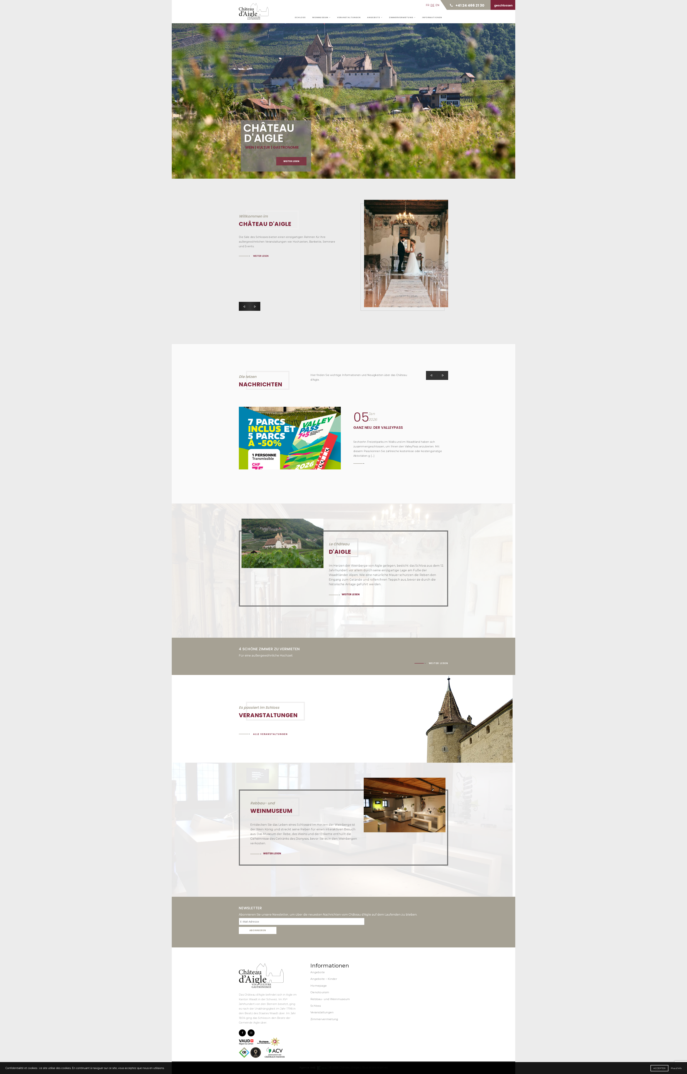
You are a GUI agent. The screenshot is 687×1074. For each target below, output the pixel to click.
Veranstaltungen (348, 17)
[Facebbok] (242, 1032)
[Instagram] (251, 1032)
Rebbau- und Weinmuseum (330, 999)
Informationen (432, 17)
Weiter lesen (262, 90)
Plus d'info (676, 1068)
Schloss (300, 17)
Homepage (318, 985)
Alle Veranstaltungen (270, 734)
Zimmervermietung (401, 17)
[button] (244, 306)
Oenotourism (319, 992)
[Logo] (261, 975)
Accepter (659, 1068)
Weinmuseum (320, 17)
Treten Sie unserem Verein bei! (381, 427)
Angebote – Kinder (323, 979)
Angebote (374, 17)
